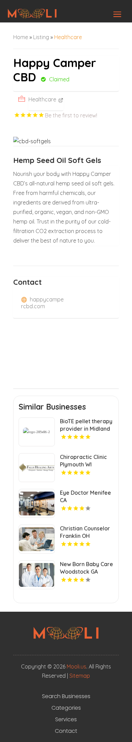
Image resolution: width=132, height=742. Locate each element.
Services (66, 719)
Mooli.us (76, 666)
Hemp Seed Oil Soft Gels (57, 160)
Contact (66, 731)
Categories (66, 708)
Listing (41, 37)
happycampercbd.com (42, 303)
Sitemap (79, 675)
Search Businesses (66, 696)
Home (20, 37)
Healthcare (68, 37)
